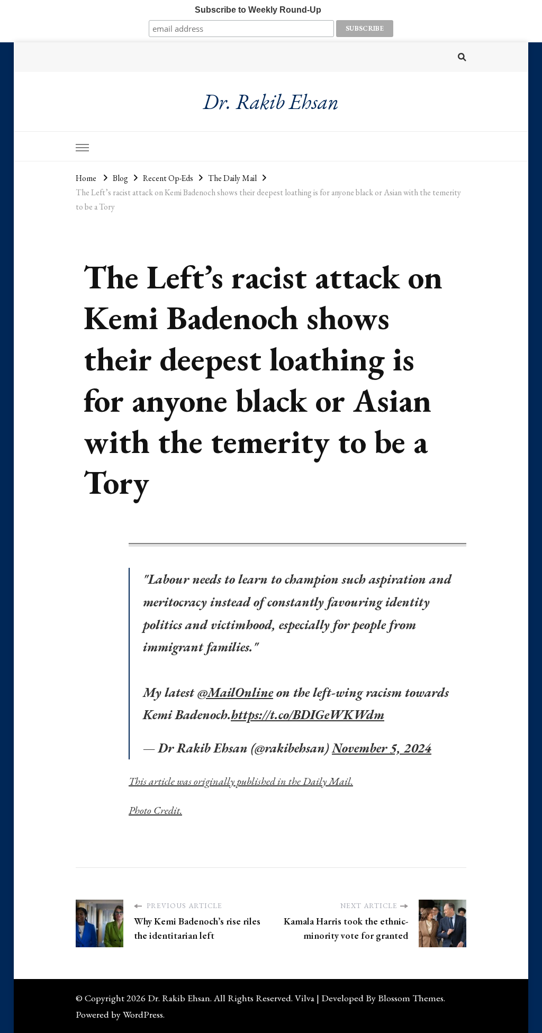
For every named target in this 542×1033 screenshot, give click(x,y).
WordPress (143, 1014)
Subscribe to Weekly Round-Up (258, 9)
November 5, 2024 (381, 747)
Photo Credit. (155, 810)
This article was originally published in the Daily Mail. (241, 781)
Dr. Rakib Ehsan (271, 101)
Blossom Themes (411, 998)
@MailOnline (235, 692)
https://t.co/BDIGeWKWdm (307, 714)
